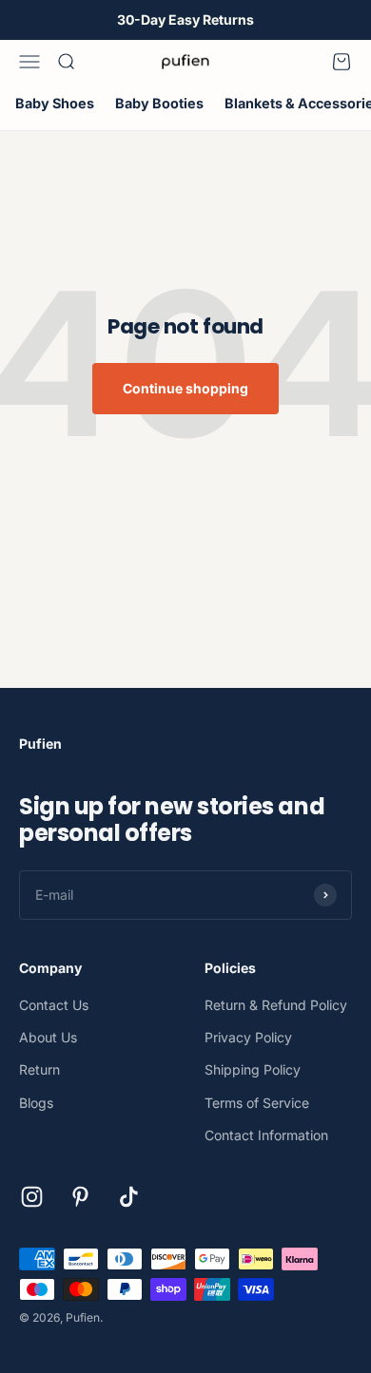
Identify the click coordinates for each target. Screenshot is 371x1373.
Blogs (36, 1103)
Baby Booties (159, 103)
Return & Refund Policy (276, 1005)
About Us (48, 1037)
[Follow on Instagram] (32, 1197)
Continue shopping (185, 388)
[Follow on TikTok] (129, 1197)
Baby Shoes (54, 103)
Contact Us (53, 1005)
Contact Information (266, 1135)
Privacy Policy (248, 1037)
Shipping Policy (253, 1069)
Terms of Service (257, 1103)
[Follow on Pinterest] (80, 1197)
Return (39, 1069)
